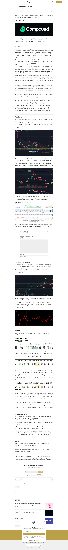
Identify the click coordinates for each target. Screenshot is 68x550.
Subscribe (59, 1)
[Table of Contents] (1, 275)
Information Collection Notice (33, 537)
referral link (37, 424)
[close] (44, 521)
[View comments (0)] (19, 11)
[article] (34, 505)
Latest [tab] (19, 500)
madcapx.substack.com (33, 17)
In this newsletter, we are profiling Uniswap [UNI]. (24, 505)
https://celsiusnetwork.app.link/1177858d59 (24, 420)
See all (17, 525)
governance (33, 63)
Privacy (34, 542)
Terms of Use (39, 536)
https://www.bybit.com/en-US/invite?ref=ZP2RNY (26, 436)
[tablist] (19, 487)
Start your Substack (31, 545)
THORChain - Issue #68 (20, 511)
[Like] (15, 507)
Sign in (64, 1)
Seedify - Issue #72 (19, 518)
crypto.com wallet (39, 428)
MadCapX (26, 445)
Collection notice (42, 542)
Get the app (39, 545)
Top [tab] (16, 500)
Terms (37, 542)
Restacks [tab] (21, 487)
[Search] (53, 2)
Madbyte (19, 445)
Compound (17, 49)
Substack (28, 547)
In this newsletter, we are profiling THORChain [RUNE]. (25, 512)
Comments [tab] (17, 487)
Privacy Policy (42, 537)
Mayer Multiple (20, 298)
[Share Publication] (55, 2)
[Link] (13, 20)
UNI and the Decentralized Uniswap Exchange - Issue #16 (29, 503)
